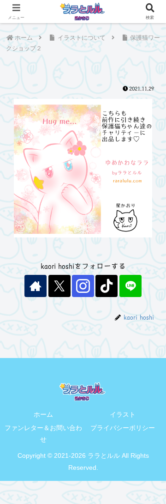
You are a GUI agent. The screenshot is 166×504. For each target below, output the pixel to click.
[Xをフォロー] (59, 286)
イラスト (123, 414)
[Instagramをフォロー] (83, 286)
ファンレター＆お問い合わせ (43, 433)
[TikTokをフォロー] (106, 286)
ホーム (43, 414)
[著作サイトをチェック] (35, 286)
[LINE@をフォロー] (130, 286)
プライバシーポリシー (122, 427)
